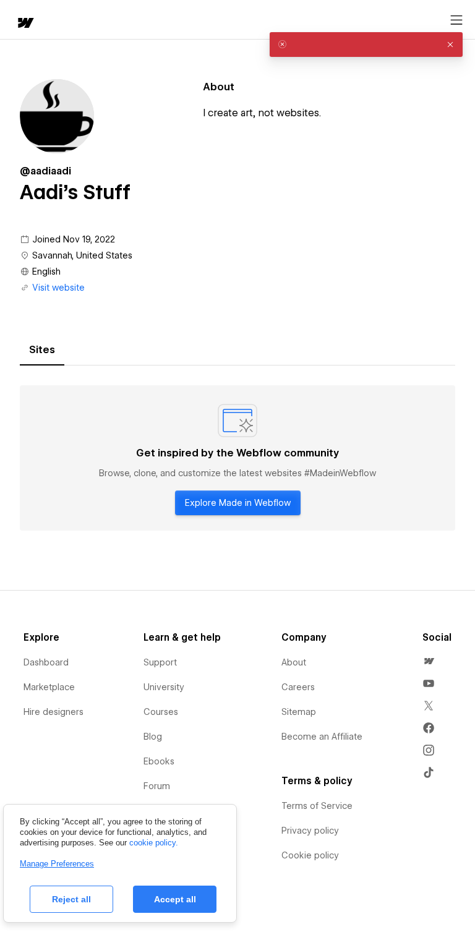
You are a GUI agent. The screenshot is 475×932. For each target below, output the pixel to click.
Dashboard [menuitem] (46, 662)
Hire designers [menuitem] (53, 712)
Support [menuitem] (160, 662)
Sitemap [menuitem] (298, 712)
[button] (450, 44)
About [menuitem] (293, 662)
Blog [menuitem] (152, 737)
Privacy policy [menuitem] (310, 831)
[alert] (366, 44)
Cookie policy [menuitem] (310, 855)
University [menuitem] (163, 687)
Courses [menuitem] (160, 712)
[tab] (42, 350)
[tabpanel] (237, 458)
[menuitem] (428, 661)
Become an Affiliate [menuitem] (321, 737)
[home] (25, 24)
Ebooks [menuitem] (158, 761)
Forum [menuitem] (156, 786)
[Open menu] (456, 20)
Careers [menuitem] (298, 687)
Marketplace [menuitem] (49, 687)
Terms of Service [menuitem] (317, 806)
